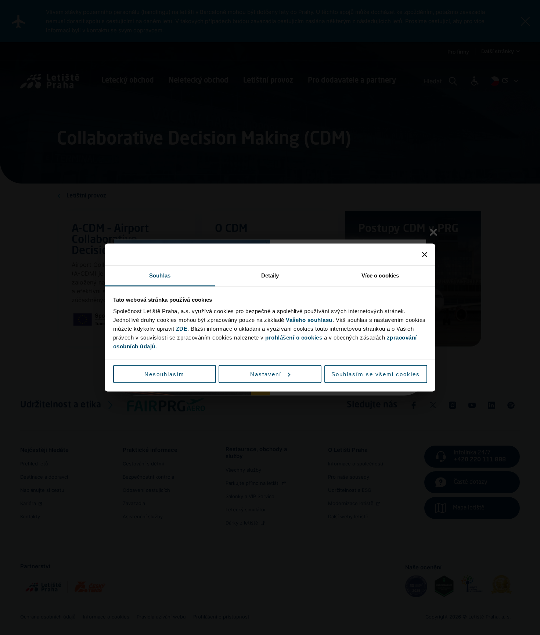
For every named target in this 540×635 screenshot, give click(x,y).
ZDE (182, 329)
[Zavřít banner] (424, 254)
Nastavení (265, 374)
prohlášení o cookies (293, 337)
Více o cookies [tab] (380, 275)
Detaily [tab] (270, 275)
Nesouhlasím (164, 374)
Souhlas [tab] (159, 275)
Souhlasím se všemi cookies (375, 374)
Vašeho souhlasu (309, 320)
